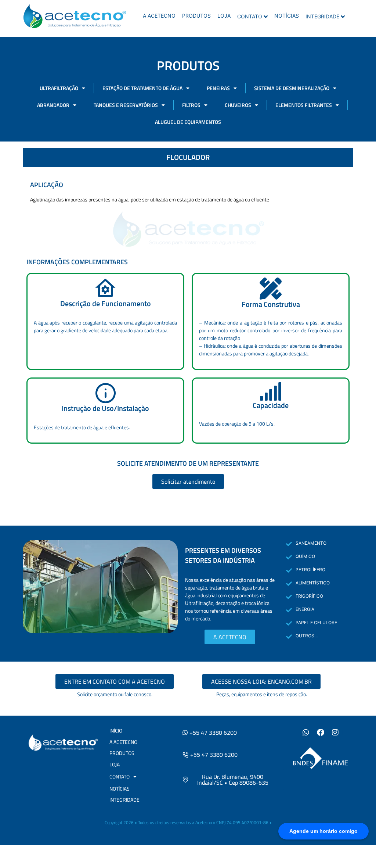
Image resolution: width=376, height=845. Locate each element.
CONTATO (249, 16)
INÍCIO (115, 730)
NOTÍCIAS (286, 15)
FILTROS (191, 105)
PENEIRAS (218, 88)
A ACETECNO (159, 15)
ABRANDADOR (53, 105)
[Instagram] (335, 732)
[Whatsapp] (306, 732)
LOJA (224, 15)
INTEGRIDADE (322, 16)
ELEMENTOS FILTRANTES (303, 105)
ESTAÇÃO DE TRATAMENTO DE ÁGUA (142, 88)
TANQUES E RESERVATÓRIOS (126, 105)
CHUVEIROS (238, 105)
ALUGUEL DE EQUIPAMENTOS (188, 122)
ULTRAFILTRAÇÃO (59, 88)
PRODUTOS (196, 15)
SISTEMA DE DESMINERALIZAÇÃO (291, 88)
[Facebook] (320, 732)
